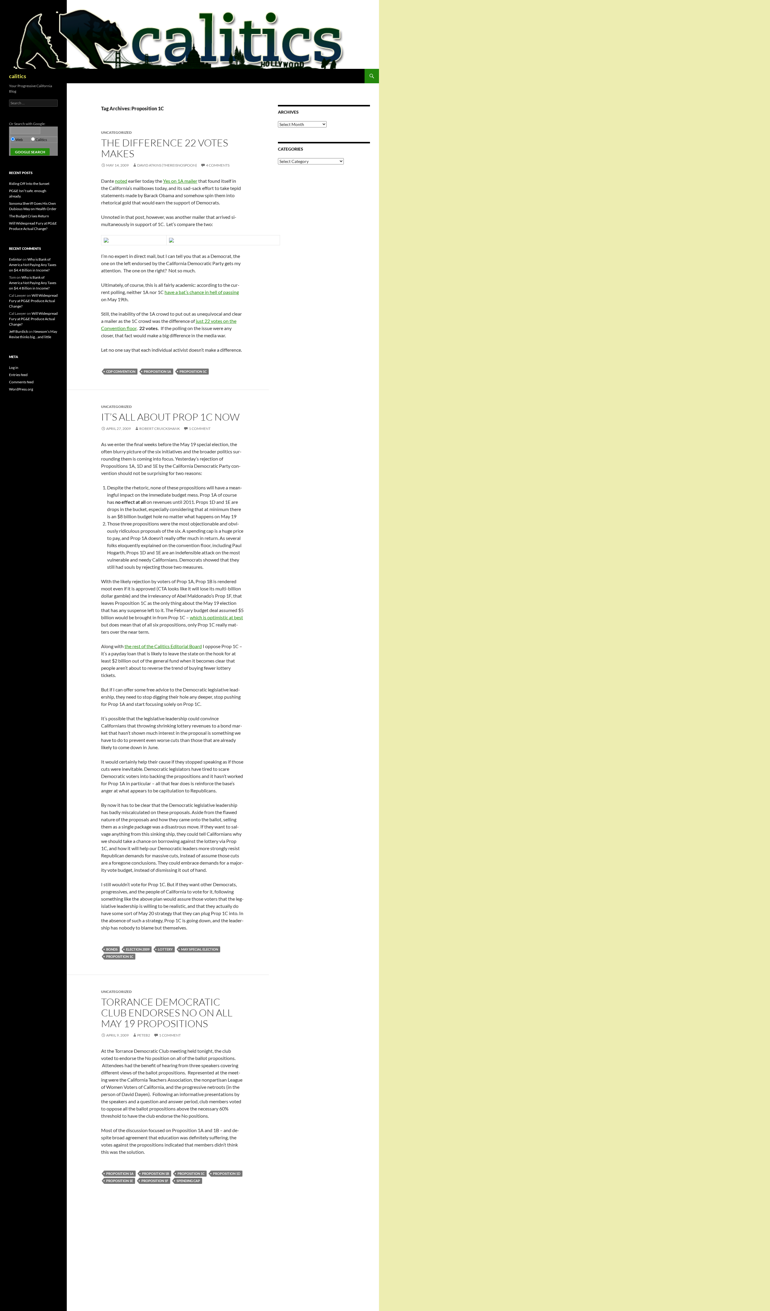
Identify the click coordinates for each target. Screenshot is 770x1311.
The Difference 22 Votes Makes (164, 148)
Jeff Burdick (18, 331)
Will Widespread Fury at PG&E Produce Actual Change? (33, 300)
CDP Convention (120, 371)
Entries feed (18, 374)
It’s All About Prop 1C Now (170, 417)
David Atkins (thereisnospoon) (167, 165)
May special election (199, 949)
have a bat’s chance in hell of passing (202, 292)
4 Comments (217, 165)
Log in (13, 367)
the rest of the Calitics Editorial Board (163, 646)
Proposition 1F (154, 1181)
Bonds (112, 949)
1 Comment (200, 428)
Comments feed (21, 382)
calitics (17, 76)
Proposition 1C (193, 371)
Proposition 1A (157, 371)
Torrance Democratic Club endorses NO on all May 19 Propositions (167, 1013)
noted (121, 181)
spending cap (188, 1181)
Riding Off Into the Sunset (29, 183)
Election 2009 (137, 949)
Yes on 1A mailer (180, 181)
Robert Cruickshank (159, 428)
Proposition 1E (119, 1181)
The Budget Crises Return (29, 216)
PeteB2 (143, 1035)
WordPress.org (21, 389)
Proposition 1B (155, 1173)
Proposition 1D (226, 1173)
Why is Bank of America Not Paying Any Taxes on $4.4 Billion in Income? (32, 264)
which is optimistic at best (216, 617)
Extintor (15, 259)
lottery (165, 949)
